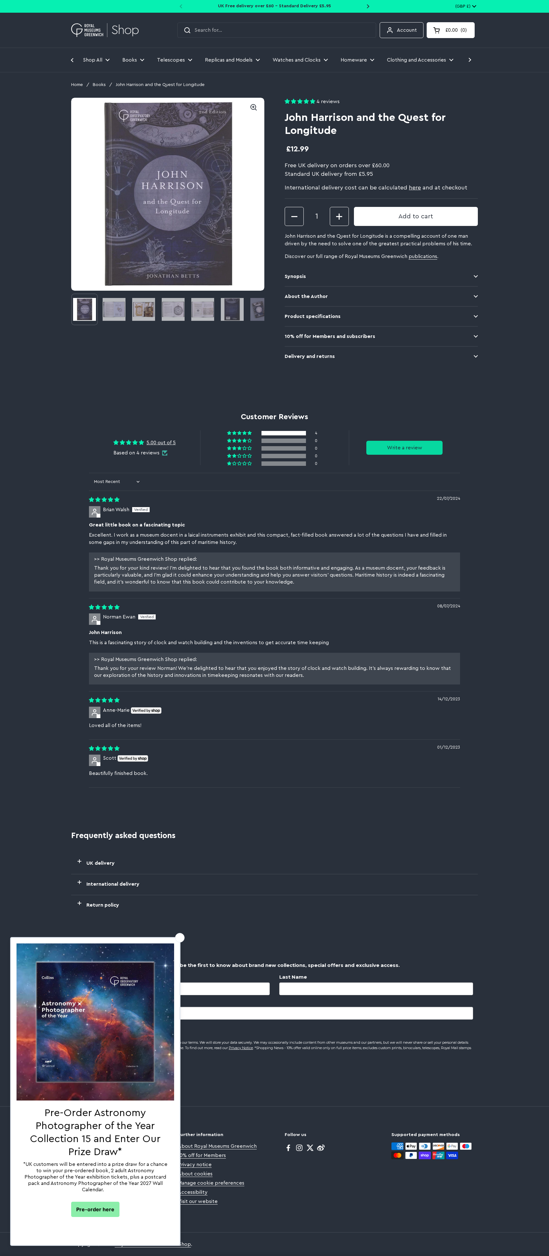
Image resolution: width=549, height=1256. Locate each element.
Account (407, 30)
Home (77, 85)
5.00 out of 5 (161, 442)
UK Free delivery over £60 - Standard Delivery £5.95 (274, 6)
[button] (451, 30)
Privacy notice (195, 1164)
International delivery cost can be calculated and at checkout (376, 187)
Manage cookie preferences (211, 1183)
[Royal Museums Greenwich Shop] (105, 30)
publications (423, 256)
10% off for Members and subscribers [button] (330, 336)
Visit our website (198, 1201)
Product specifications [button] (313, 316)
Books (99, 85)
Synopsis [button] (295, 276)
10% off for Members (202, 1155)
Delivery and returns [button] (310, 356)
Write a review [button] (404, 447)
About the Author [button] (306, 296)
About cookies (195, 1173)
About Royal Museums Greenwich (217, 1146)
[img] (104, 499)
